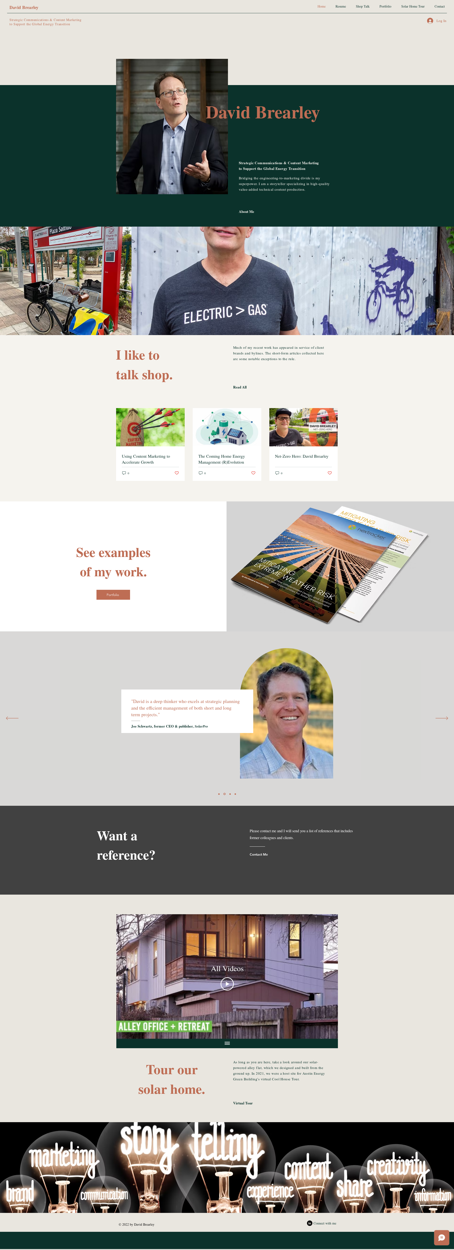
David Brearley (24, 7)
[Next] (442, 718)
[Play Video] (227, 984)
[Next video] (328, 977)
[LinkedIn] (309, 1223)
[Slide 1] (219, 794)
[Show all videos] (227, 1043)
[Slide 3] (224, 794)
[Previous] (12, 718)
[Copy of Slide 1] (235, 794)
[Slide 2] (230, 794)
